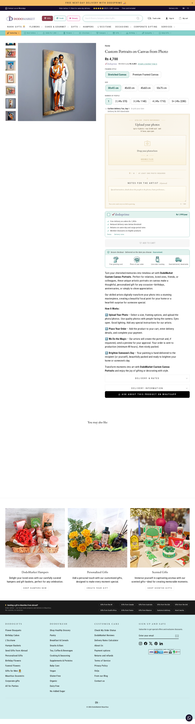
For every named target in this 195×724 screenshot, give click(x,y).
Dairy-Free (54, 686)
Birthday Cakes (12, 635)
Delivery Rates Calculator (106, 640)
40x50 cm (130, 88)
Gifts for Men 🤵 (13, 671)
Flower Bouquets (13, 630)
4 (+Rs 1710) (159, 101)
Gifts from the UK (106, 605)
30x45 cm (113, 88)
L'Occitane (104, 27)
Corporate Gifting (145, 27)
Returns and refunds (103, 655)
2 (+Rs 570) (121, 101)
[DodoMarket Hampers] (35, 538)
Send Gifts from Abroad (16, 650)
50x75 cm (162, 88)
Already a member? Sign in (147, 64)
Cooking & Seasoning (60, 655)
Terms (109, 234)
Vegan (53, 671)
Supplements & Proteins (61, 660)
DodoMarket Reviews (104, 635)
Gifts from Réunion (145, 610)
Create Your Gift (97, 588)
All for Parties (11, 686)
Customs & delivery (163, 610)
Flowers (35, 27)
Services (166, 27)
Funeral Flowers (12, 665)
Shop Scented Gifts (160, 588)
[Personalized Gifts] (97, 538)
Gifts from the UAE (181, 605)
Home (107, 46)
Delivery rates (119, 234)
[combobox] (113, 18)
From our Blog (101, 676)
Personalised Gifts (14, 655)
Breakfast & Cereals (59, 640)
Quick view (27, 471)
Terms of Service (102, 660)
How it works (179, 610)
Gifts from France (127, 610)
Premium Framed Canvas (146, 74)
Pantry (53, 635)
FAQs (96, 671)
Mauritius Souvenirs (14, 676)
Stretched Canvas (117, 74)
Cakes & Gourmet (55, 27)
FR (188, 8)
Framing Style (110, 69)
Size (106, 82)
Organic (53, 681)
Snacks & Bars (56, 645)
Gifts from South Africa (108, 610)
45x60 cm (146, 88)
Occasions (122, 27)
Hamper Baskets (13, 645)
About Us (98, 645)
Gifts (74, 27)
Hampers (88, 27)
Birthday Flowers (13, 660)
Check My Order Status (105, 630)
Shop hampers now (35, 588)
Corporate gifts (12, 681)
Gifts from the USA (163, 605)
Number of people (112, 96)
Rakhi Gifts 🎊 (16, 27)
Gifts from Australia (145, 605)
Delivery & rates (147, 378)
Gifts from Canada (127, 605)
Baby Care (54, 665)
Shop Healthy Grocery (60, 630)
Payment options (102, 650)
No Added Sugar (57, 691)
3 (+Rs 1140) (140, 101)
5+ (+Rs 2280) (179, 101)
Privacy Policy (101, 665)
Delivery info (173, 8)
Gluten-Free (55, 676)
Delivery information (147, 388)
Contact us (99, 681)
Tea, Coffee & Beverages (61, 650)
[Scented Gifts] (160, 538)
